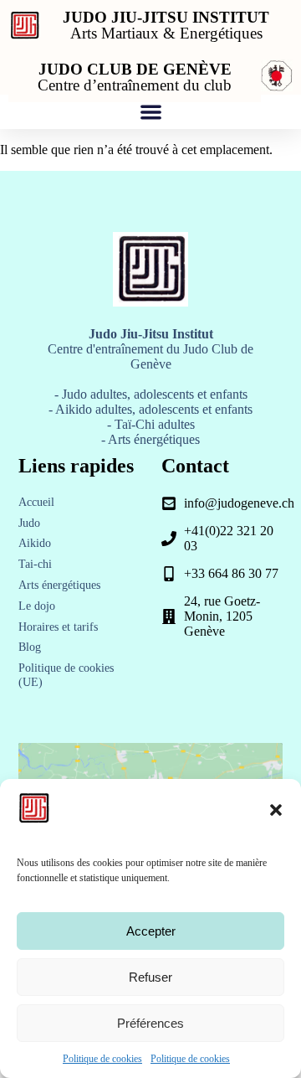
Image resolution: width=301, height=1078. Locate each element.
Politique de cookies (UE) (66, 675)
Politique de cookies (102, 1059)
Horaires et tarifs (58, 627)
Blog (29, 647)
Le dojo (36, 606)
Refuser (150, 977)
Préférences (150, 1023)
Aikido (34, 543)
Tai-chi (35, 564)
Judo (29, 523)
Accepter (151, 931)
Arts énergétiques (59, 585)
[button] (276, 810)
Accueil (36, 502)
